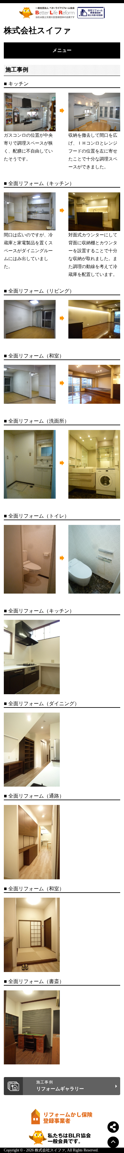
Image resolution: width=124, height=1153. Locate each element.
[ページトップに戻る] (113, 1142)
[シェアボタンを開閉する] (113, 1127)
